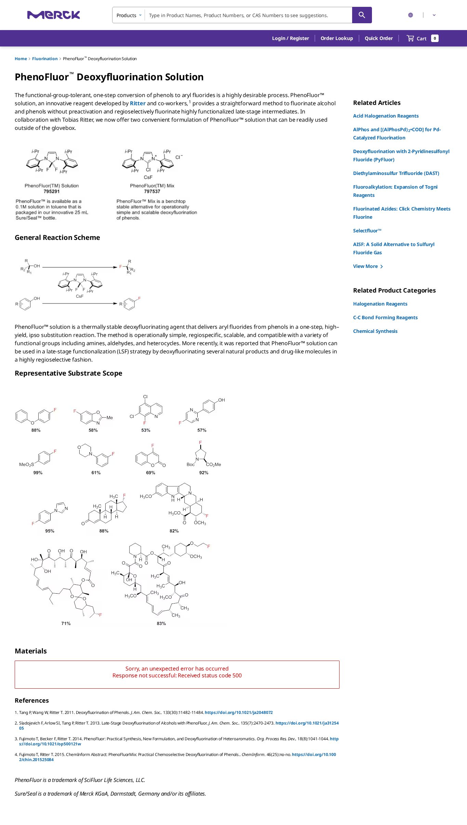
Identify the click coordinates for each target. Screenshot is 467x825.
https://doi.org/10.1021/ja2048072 (239, 712)
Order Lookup (337, 38)
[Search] (362, 15)
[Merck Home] (53, 15)
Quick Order (379, 38)
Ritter (138, 103)
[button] (290, 38)
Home (21, 59)
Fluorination (44, 59)
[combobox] (242, 15)
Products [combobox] (126, 15)
